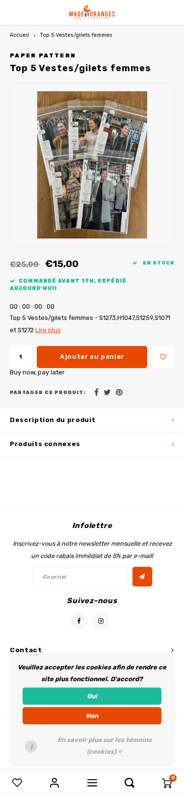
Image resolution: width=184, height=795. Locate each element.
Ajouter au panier (92, 356)
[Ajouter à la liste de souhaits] (163, 357)
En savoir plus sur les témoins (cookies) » (104, 745)
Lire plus (48, 330)
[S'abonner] (142, 576)
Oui (92, 696)
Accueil (19, 35)
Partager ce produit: (48, 392)
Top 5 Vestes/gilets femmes (76, 35)
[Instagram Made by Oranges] (100, 621)
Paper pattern (43, 55)
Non (92, 715)
